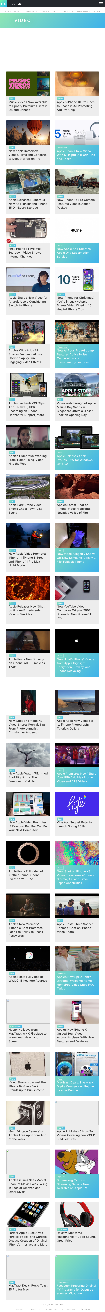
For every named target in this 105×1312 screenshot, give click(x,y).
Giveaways (85, 1309)
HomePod (98, 11)
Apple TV (68, 11)
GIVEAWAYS (31, 11)
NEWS (8, 11)
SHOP (55, 11)
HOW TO (18, 11)
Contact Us (35, 1309)
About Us (19, 1309)
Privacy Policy (52, 1309)
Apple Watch (83, 11)
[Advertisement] (52, 49)
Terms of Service (68, 1309)
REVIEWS (44, 11)
